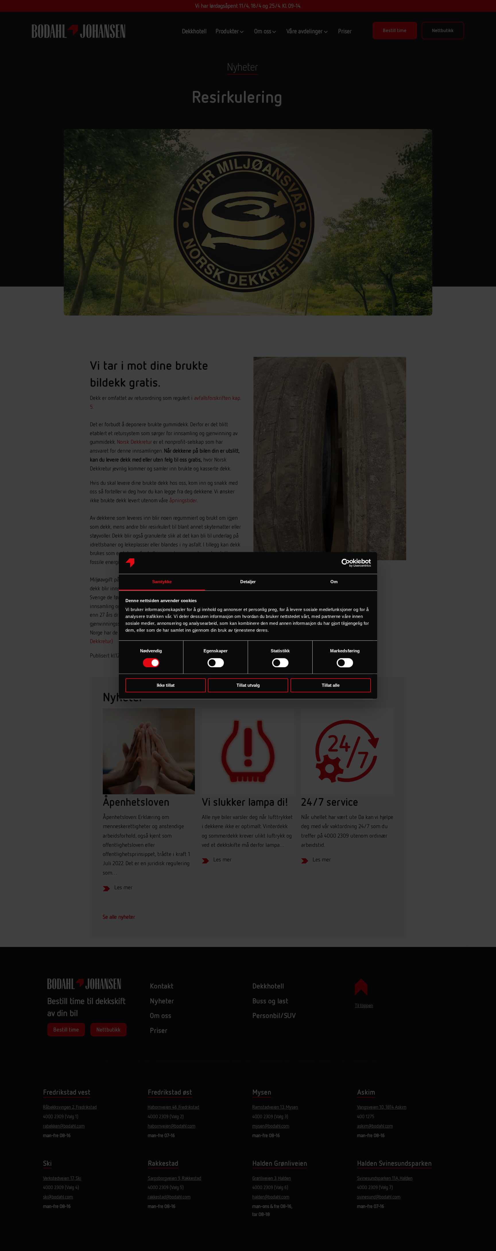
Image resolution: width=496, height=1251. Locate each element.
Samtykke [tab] (162, 581)
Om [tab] (334, 581)
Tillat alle (331, 685)
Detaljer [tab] (248, 581)
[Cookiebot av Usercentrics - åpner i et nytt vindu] (346, 563)
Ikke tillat (166, 685)
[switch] (216, 662)
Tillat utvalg (248, 685)
